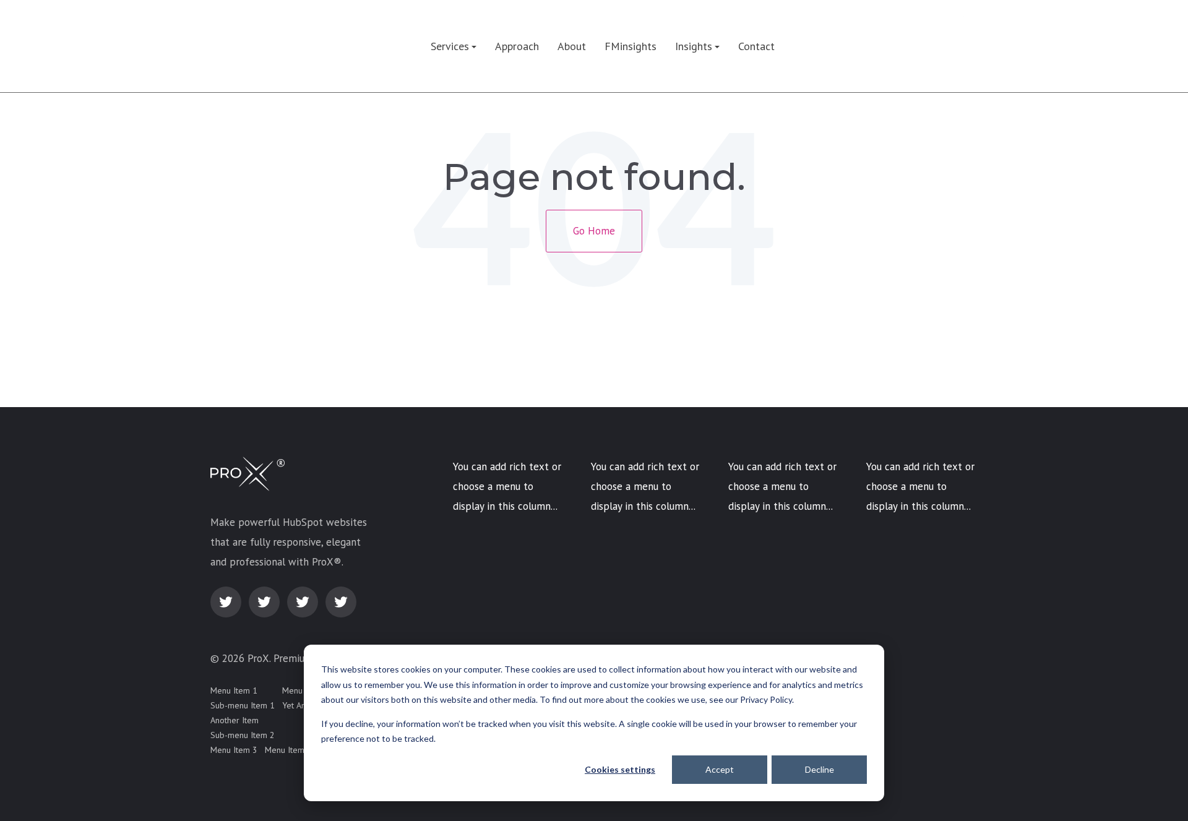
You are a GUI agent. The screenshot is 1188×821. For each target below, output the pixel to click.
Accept (719, 769)
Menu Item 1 (233, 690)
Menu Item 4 (288, 749)
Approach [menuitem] (517, 46)
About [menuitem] (571, 46)
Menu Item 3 (233, 749)
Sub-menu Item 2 (242, 735)
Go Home (594, 231)
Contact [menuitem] (756, 46)
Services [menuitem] (450, 46)
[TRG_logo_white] (252, 46)
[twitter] (225, 602)
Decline (819, 769)
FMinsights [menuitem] (630, 46)
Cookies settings (620, 769)
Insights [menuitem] (693, 46)
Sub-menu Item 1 (242, 705)
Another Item (234, 720)
